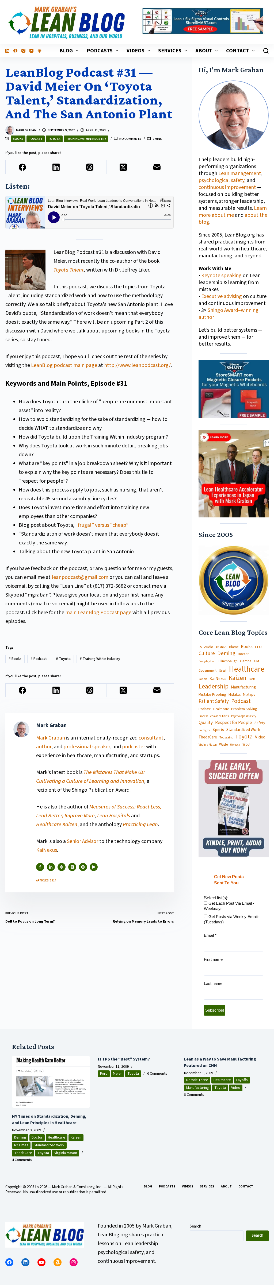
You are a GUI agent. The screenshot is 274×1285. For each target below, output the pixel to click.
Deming (226, 653)
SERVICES (169, 51)
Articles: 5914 (46, 880)
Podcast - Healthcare (214, 709)
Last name (213, 983)
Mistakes (235, 694)
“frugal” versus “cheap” (101, 525)
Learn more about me (233, 211)
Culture (207, 653)
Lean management (239, 173)
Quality (206, 722)
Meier (117, 1073)
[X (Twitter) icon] (72, 867)
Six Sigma (205, 730)
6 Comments (157, 1073)
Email (210, 935)
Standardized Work (243, 729)
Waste (223, 744)
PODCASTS (100, 51)
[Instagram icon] (83, 867)
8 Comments (194, 1094)
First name (213, 959)
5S (200, 647)
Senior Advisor (82, 841)
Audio (208, 646)
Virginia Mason (208, 745)
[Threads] (90, 167)
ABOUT (203, 51)
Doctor (243, 654)
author (43, 746)
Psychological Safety (243, 716)
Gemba (246, 661)
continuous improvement (227, 187)
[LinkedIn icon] (51, 867)
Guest (222, 671)
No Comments (130, 139)
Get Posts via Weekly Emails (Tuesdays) (232, 919)
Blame (233, 647)
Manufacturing (243, 687)
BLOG (66, 51)
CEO (258, 647)
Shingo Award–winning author (228, 314)
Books (18, 139)
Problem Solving (244, 709)
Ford (104, 1073)
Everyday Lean (207, 661)
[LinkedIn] (7, 51)
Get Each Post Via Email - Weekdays (229, 906)
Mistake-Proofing (212, 694)
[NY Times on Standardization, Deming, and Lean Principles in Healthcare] (51, 1082)
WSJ (246, 744)
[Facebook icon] (40, 867)
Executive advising (221, 296)
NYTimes (21, 1145)
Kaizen (237, 678)
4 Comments (22, 1160)
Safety (259, 723)
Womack (235, 745)
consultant (151, 738)
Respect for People (233, 723)
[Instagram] (23, 51)
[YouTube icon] (94, 867)
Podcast (36, 139)
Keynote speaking (222, 275)
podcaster (133, 746)
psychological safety (221, 180)
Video (260, 737)
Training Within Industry (86, 139)
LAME (252, 679)
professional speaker (86, 746)
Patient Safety (214, 701)
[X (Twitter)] (123, 167)
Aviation (221, 647)
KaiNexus (46, 850)
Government (207, 670)
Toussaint (226, 738)
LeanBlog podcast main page (64, 365)
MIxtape (249, 694)
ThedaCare (208, 737)
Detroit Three (197, 1080)
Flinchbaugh (228, 661)
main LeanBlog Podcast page (98, 612)
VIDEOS (135, 51)
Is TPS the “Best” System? (124, 1059)
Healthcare (247, 669)
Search (195, 1226)
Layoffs (242, 1080)
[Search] (266, 50)
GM (256, 661)
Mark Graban (51, 738)
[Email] (157, 167)
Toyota (54, 139)
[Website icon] (62, 867)
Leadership (214, 686)
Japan (203, 679)
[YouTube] (31, 51)
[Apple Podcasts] (39, 51)
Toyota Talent (69, 270)
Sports (218, 729)
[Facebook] (15, 51)
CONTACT (237, 51)
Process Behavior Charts (214, 716)
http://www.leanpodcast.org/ (137, 365)
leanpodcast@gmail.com (80, 577)
